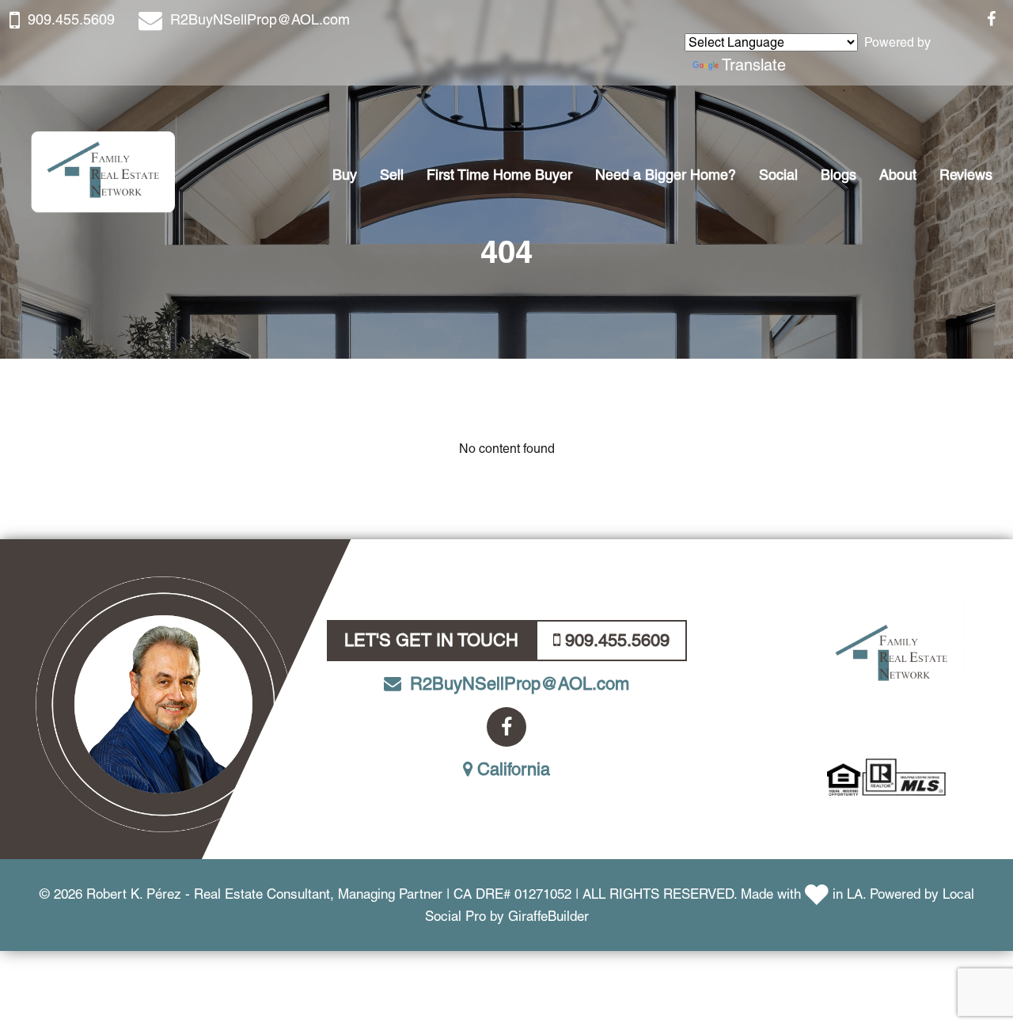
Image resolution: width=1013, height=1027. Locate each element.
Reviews (965, 174)
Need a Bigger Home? (665, 174)
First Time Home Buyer (499, 174)
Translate (754, 64)
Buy (344, 174)
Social (778, 174)
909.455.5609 (71, 19)
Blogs (838, 174)
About (897, 174)
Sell (392, 174)
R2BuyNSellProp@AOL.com (260, 19)
